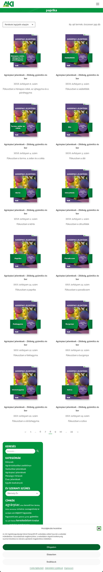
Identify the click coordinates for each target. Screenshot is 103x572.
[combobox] (22, 493)
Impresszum (68, 568)
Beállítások (51, 562)
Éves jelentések (12, 479)
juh (9, 521)
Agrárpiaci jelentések (15, 472)
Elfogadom (51, 547)
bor (32, 505)
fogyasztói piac (11, 517)
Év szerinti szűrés (17, 488)
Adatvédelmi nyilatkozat (54, 568)
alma (21, 505)
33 (71, 431)
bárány (37, 505)
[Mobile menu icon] (97, 4)
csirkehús (20, 509)
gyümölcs (34, 516)
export (18, 512)
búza (7, 509)
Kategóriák (13, 457)
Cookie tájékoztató (37, 568)
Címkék (10, 500)
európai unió (10, 513)
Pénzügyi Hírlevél (13, 476)
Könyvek (9, 462)
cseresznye (12, 509)
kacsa (13, 521)
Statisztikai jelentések (15, 469)
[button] (99, 528)
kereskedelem (24, 520)
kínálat (35, 520)
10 (61, 431)
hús (6, 521)
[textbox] (13, 493)
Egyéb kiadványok (14, 483)
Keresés (10, 446)
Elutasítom (51, 554)
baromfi (27, 505)
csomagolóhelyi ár (32, 509)
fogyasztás (27, 513)
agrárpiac (12, 505)
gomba (27, 517)
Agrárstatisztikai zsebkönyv (18, 465)
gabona (21, 517)
